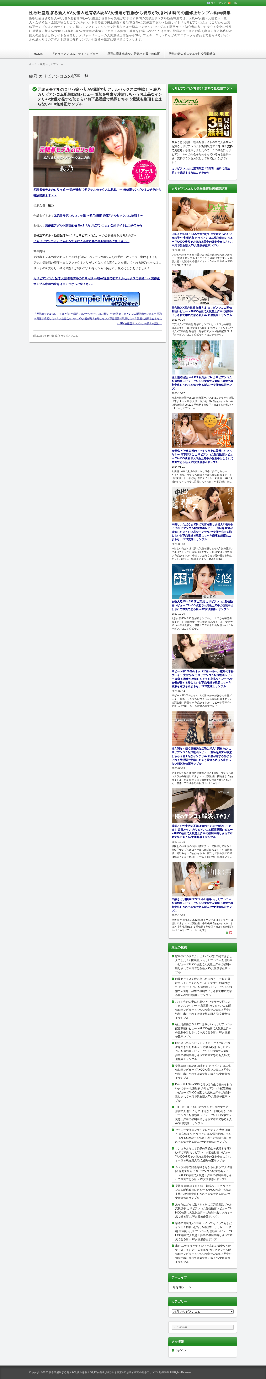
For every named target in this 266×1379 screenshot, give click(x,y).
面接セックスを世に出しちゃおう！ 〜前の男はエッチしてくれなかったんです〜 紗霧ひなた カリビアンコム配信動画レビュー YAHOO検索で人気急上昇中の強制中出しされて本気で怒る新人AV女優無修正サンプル (203, 987)
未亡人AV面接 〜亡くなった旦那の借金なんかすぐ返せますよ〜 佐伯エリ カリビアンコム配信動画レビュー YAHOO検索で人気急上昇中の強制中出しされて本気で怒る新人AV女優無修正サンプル (203, 1253)
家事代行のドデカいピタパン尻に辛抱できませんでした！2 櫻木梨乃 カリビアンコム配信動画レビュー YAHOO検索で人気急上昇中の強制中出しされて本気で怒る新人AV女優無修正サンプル (203, 964)
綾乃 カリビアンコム (66, 335)
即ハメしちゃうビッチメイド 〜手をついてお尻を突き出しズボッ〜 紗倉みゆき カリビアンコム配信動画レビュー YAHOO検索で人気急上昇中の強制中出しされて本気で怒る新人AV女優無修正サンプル (203, 1051)
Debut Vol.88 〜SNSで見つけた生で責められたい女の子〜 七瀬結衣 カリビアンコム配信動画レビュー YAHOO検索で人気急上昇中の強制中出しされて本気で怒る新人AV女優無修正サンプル (203, 1092)
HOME (38, 53)
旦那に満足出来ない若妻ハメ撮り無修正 (133, 53)
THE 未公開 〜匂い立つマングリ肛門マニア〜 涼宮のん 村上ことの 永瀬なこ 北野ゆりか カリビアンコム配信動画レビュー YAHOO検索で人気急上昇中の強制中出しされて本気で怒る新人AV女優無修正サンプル (204, 1115)
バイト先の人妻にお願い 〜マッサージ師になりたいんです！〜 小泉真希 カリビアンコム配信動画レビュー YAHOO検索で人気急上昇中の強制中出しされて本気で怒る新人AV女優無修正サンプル (203, 1009)
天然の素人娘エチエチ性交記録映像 (192, 53)
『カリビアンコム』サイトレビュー (75, 53)
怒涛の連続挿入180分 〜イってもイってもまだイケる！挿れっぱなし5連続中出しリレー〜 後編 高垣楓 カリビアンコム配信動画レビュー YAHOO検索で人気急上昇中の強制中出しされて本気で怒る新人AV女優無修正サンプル (204, 1231)
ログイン (180, 1350)
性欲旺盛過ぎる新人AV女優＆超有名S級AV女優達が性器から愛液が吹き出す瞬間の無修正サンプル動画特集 (130, 13)
